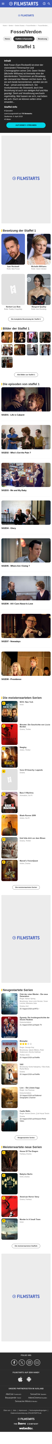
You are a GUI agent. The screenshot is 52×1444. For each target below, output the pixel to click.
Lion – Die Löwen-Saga (30, 1088)
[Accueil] (23, 3)
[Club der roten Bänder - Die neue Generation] (9, 1004)
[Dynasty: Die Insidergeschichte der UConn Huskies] (9, 1027)
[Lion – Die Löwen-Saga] (9, 1097)
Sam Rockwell (13, 266)
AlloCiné (9, 1394)
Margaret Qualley (39, 307)
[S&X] (9, 1074)
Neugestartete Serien (26, 1138)
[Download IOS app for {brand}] (22, 1379)
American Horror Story (29, 1197)
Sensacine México (23, 1401)
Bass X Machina (26, 793)
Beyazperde (10, 1397)
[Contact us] (37, 1362)
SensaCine (35, 1394)
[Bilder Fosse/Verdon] (7, 337)
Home (5, 25)
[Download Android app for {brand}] (30, 1379)
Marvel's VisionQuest (29, 861)
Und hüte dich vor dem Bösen (32, 838)
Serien (11, 25)
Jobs (14, 1410)
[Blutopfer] (9, 1050)
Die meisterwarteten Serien (26, 887)
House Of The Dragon (29, 1151)
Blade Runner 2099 (28, 815)
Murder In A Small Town (30, 1219)
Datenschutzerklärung (19, 1413)
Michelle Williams (38, 266)
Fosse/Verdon (31, 25)
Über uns (6, 1410)
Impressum (23, 1410)
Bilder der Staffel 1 (16, 328)
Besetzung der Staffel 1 (19, 230)
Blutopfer (24, 1041)
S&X (21, 1064)
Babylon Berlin (26, 1174)
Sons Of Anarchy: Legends (31, 770)
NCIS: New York (26, 702)
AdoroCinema (34, 1397)
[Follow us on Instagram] (29, 1362)
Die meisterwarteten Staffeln (26, 1246)
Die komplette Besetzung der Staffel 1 (26, 319)
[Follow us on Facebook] (14, 1362)
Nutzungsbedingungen (38, 1410)
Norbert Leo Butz (13, 307)
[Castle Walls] (9, 1120)
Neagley (23, 747)
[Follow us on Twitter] (22, 1362)
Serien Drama (19, 25)
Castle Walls (25, 1111)
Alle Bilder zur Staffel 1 (26, 375)
